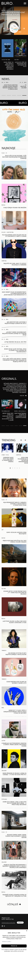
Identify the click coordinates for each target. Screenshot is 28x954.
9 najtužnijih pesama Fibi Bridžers (14, 207)
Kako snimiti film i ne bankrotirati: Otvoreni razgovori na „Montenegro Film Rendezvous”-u (14, 293)
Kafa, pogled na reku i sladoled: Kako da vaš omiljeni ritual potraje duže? (20, 416)
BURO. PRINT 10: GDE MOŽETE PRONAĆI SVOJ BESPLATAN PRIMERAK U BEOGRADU (8, 65)
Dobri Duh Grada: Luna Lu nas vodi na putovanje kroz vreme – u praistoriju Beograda (14, 803)
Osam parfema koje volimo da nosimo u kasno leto (16, 682)
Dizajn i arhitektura (8, 232)
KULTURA (17, 59)
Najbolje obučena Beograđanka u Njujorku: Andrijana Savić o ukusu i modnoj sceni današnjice (14, 866)
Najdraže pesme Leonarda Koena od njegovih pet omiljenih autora (14, 895)
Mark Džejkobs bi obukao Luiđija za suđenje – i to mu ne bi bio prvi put (14, 773)
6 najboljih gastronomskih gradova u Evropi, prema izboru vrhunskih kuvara (14, 744)
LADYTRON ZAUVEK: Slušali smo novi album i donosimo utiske (14, 621)
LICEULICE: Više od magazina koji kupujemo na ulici (20, 64)
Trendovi (4, 454)
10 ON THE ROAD (6, 59)
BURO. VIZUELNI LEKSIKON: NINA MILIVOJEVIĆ (16, 533)
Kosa (17, 454)
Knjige (3, 538)
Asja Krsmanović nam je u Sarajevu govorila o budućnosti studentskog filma (14, 504)
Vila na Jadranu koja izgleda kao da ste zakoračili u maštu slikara (14, 235)
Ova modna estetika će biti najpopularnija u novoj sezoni (16, 653)
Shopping (4, 260)
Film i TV (4, 153)
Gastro (3, 740)
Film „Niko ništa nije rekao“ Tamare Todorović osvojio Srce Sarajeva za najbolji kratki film (14, 360)
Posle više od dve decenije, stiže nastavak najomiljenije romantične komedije (14, 157)
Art (2, 529)
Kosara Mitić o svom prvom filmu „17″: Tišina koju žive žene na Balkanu (14, 592)
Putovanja (4, 799)
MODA (3, 707)
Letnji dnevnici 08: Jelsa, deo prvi (15, 342)
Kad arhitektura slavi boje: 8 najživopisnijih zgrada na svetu (15, 322)
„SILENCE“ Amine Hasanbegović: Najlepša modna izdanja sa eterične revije (14, 333)
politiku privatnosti (18, 951)
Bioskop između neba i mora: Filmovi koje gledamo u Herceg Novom (15, 836)
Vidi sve (22, 395)
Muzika (3, 205)
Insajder (4, 10)
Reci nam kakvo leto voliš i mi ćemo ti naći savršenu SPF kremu (8, 416)
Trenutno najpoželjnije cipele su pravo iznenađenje (8, 459)
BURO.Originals (7, 411)
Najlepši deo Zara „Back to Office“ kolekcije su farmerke (15, 264)
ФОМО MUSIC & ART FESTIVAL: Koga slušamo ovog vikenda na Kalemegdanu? (15, 350)
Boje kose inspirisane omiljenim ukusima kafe (23, 459)
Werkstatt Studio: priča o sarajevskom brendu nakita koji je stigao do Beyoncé (14, 711)
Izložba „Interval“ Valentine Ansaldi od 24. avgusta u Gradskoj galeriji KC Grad (10, 87)
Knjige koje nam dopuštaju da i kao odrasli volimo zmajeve (14, 541)
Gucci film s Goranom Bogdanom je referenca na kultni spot (13, 14)
